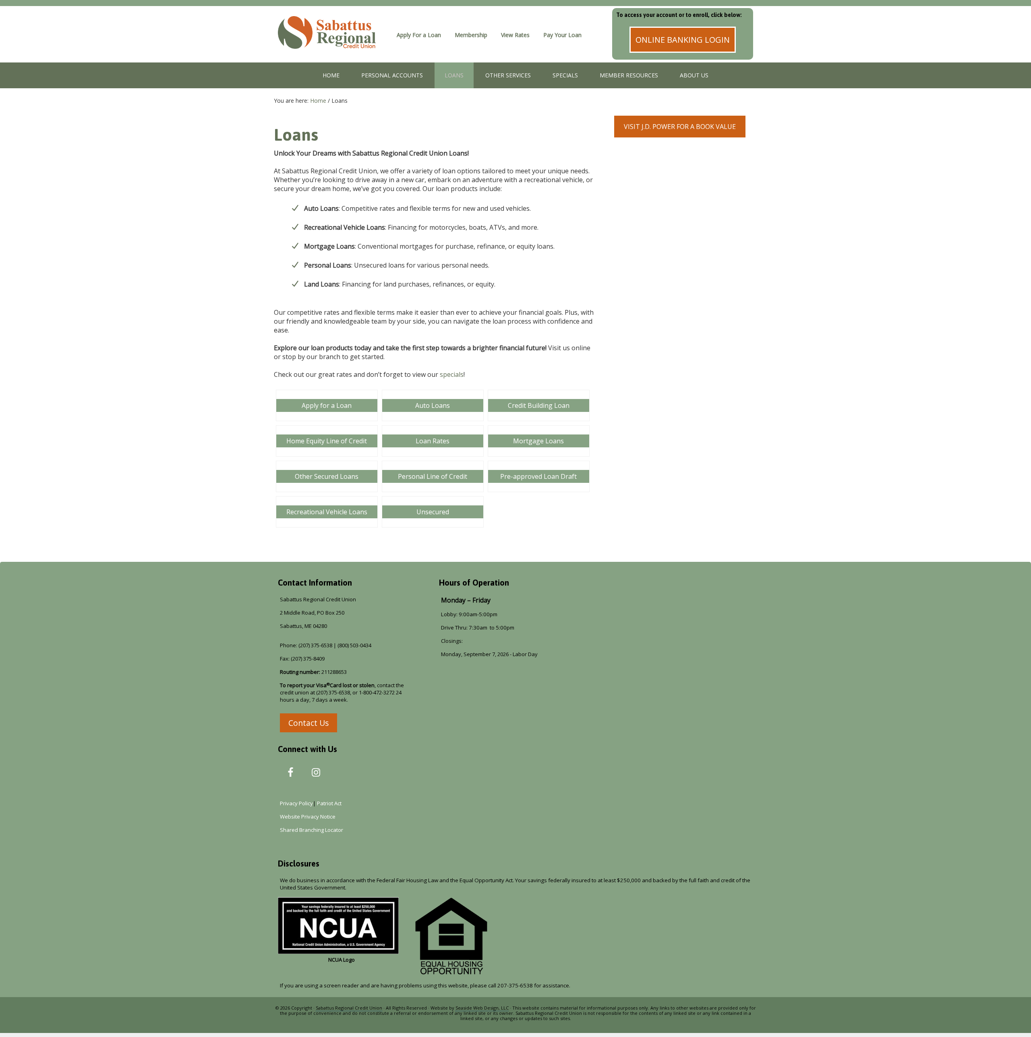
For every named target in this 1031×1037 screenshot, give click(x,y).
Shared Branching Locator (311, 829)
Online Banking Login (683, 39)
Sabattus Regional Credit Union (332, 42)
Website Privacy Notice (307, 816)
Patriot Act (330, 803)
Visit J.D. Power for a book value (680, 126)
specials (452, 374)
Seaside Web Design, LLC (482, 1008)
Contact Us (308, 722)
